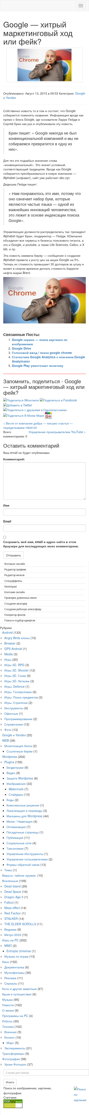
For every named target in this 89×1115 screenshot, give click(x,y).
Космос (9, 1037)
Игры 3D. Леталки (16, 681)
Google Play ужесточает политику (37, 365)
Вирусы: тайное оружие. (19, 875)
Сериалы (10, 983)
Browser (10, 643)
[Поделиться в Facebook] (58, 400)
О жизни (8, 1010)
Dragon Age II (13, 897)
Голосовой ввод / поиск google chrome (42, 352)
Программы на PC (15, 1016)
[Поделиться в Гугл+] (48, 415)
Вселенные (10, 881)
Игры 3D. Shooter (16, 670)
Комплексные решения (22, 805)
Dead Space (12, 891)
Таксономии (15, 848)
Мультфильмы (14, 972)
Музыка (7, 999)
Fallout (9, 902)
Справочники (13, 724)
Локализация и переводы (24, 810)
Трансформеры (13, 1053)
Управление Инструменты (24, 854)
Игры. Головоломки (18, 692)
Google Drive (21, 348)
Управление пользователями (27, 859)
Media (8, 654)
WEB (5, 740)
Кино (5, 962)
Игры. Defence (14, 686)
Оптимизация (16, 827)
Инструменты (13, 708)
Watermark (16, 789)
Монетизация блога (18, 746)
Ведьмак (10, 929)
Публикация (14, 837)
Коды (10, 800)
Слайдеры (16, 794)
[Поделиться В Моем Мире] (24, 415)
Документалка (14, 967)
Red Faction (12, 913)
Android (7, 632)
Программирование (18, 719)
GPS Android (13, 648)
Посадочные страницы (22, 832)
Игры (7, 659)
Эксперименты (14, 1048)
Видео (10, 773)
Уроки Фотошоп (15, 1064)
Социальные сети (19, 843)
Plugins (9, 762)
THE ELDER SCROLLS (20, 924)
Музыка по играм (16, 956)
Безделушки (15, 767)
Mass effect (12, 908)
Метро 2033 (12, 935)
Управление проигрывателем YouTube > (57, 432)
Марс (10, 1043)
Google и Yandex (14, 735)
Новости (8, 1005)
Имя (6, 505)
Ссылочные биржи (19, 751)
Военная (10, 1032)
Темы (8, 870)
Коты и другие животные (19, 989)
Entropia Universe (18, 951)
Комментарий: (14, 459)
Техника (8, 1026)
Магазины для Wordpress (24, 816)
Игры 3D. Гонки (15, 675)
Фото (7, 729)
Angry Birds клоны (17, 638)
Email (7, 521)
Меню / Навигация (19, 821)
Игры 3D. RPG (14, 665)
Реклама (10, 978)
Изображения (16, 783)
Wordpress (9, 756)
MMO (8, 945)
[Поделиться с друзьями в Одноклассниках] (35, 409)
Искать (10, 1082)
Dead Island (12, 886)
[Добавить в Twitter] (17, 404)
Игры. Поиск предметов (21, 697)
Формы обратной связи (23, 864)
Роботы (7, 1021)
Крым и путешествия (17, 994)
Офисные (11, 713)
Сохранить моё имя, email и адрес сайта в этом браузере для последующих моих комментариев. (41, 544)
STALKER (11, 918)
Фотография (11, 1059)
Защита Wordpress (19, 778)
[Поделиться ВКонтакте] (21, 400)
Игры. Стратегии (16, 702)
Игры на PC (10, 940)
